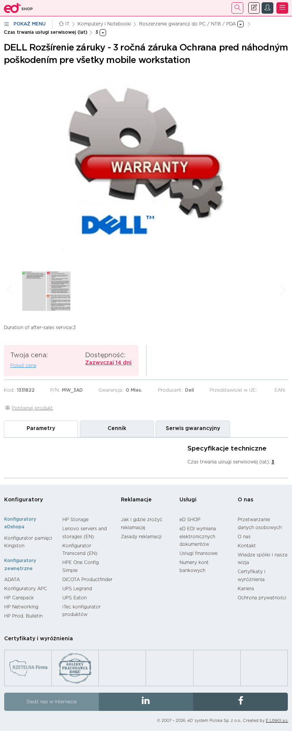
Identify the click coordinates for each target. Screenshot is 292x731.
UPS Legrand (77, 588)
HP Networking (21, 607)
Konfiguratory (23, 500)
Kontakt (247, 546)
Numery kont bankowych (194, 566)
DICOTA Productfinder (87, 579)
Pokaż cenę (23, 365)
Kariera (246, 588)
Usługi (188, 500)
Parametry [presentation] (41, 428)
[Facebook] (240, 702)
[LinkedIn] (146, 702)
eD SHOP (189, 519)
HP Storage (75, 519)
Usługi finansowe (198, 553)
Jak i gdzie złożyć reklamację (141, 523)
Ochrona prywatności (262, 598)
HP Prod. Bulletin (23, 616)
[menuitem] (29, 542)
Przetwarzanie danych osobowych (260, 523)
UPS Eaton (74, 598)
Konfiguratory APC (25, 588)
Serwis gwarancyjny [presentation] (193, 428)
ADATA (12, 579)
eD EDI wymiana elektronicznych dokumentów (197, 536)
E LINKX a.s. (277, 721)
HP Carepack (19, 598)
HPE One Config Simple (80, 566)
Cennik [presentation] (117, 428)
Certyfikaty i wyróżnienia (251, 575)
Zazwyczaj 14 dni (108, 363)
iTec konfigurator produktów (81, 611)
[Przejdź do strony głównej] (18, 8)
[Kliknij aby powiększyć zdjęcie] (146, 165)
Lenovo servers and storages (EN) (84, 532)
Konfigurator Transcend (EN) (79, 550)
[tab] (41, 429)
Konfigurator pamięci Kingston (28, 542)
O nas (245, 500)
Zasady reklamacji (141, 536)
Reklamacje (136, 500)
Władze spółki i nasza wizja (262, 559)
